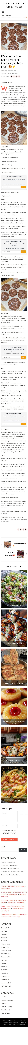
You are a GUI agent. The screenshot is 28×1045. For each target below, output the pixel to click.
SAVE (23, 187)
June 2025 (4, 963)
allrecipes (3, 53)
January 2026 (5, 947)
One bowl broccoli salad (14, 605)
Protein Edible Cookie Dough (11, 917)
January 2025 (5, 979)
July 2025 (4, 960)
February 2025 (5, 976)
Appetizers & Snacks (7, 1000)
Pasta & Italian (5, 1013)
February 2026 (5, 944)
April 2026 (4, 941)
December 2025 (6, 950)
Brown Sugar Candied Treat (16, 902)
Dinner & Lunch (5, 1010)
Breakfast (4, 1003)
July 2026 (4, 931)
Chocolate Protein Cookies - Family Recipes (14, 914)
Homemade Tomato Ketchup (9, 865)
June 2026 (4, 934)
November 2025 (6, 954)
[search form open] (23, 3)
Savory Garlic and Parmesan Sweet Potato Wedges (14, 761)
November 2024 (6, 986)
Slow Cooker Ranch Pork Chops (10, 875)
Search (3, 847)
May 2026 (4, 937)
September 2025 (6, 957)
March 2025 (4, 973)
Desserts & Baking (6, 1007)
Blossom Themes (7, 1024)
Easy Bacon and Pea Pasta (14, 800)
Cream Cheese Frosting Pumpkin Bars (12, 872)
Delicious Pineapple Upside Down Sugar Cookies (14, 722)
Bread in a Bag (5, 888)
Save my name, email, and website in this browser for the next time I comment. (9, 832)
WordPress (22, 1024)
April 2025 (4, 970)
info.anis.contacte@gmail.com (8, 70)
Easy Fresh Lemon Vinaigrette (10, 868)
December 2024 (6, 983)
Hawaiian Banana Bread (8, 862)
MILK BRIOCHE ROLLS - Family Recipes (12, 886)
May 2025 (4, 967)
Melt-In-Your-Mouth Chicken (14, 683)
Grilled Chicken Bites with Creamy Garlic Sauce (14, 644)
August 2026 (5, 928)
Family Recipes (14, 6)
